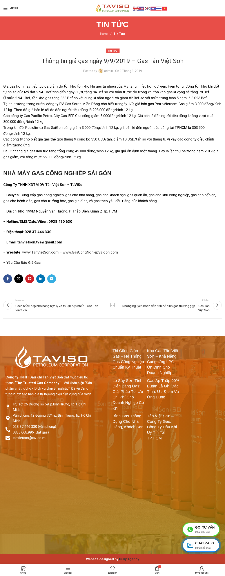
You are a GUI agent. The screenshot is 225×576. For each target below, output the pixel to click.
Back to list (112, 305)
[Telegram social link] (51, 278)
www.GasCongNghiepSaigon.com (90, 252)
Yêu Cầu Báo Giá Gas (23, 262)
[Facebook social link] (7, 278)
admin (108, 71)
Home (104, 34)
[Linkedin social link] (40, 278)
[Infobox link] (112, 559)
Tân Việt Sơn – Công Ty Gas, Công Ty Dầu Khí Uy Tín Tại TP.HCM (162, 427)
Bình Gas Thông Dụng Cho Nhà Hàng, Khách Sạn (127, 421)
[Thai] (159, 8)
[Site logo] (112, 8)
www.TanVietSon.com (40, 252)
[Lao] (153, 8)
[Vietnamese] (165, 8)
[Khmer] (142, 8)
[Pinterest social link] (29, 278)
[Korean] (148, 8)
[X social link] (18, 278)
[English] (136, 8)
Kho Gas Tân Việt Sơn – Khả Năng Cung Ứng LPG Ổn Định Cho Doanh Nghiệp (162, 362)
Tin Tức (119, 34)
